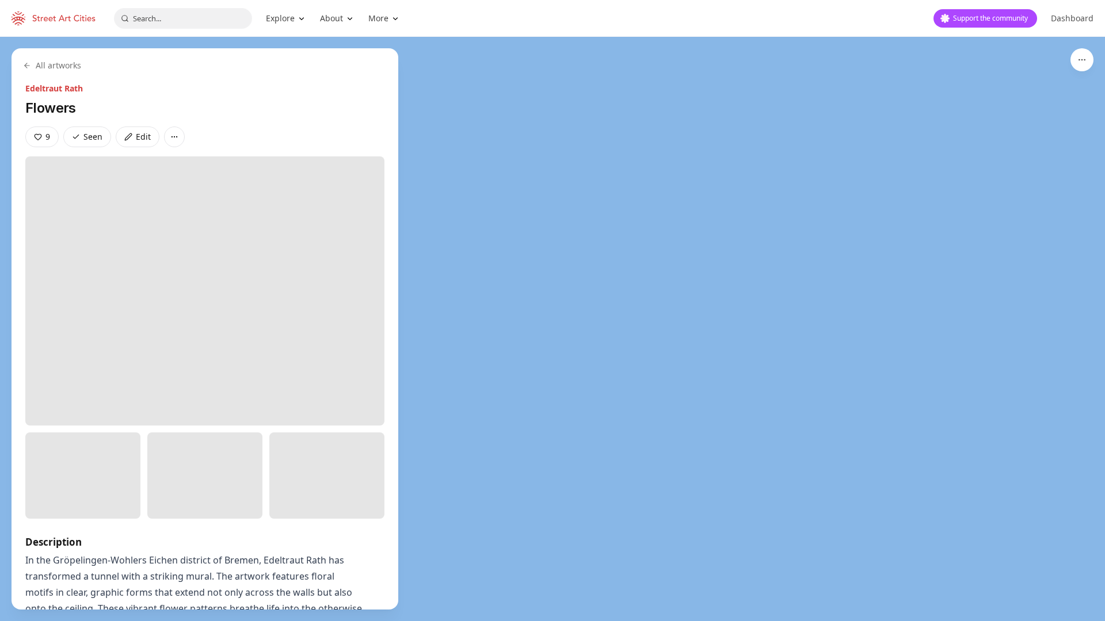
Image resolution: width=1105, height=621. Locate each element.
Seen (92, 136)
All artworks (58, 65)
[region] (552, 329)
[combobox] (183, 18)
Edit (143, 136)
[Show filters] (1081, 59)
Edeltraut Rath (54, 88)
